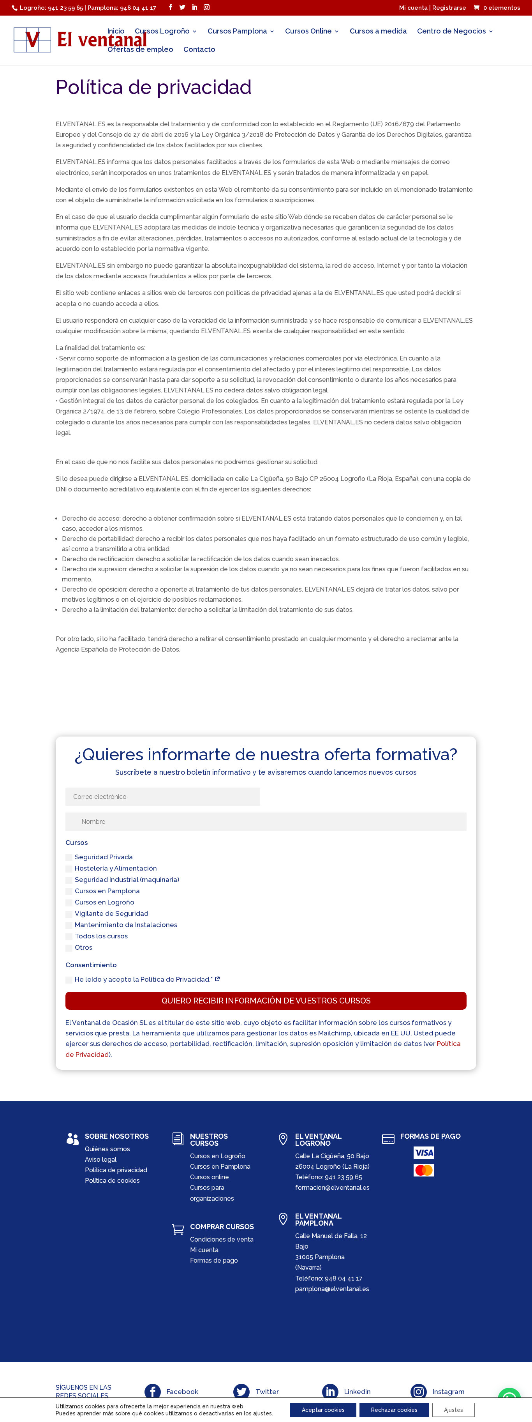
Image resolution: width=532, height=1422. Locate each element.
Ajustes (453, 1410)
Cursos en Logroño (104, 902)
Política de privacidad (116, 1170)
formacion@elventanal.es (332, 1187)
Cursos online (209, 1177)
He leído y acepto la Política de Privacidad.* (144, 979)
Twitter (267, 1392)
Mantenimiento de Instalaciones (126, 925)
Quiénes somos (107, 1149)
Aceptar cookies (323, 1410)
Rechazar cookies (394, 1410)
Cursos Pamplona (237, 31)
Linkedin (357, 1392)
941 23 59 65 (343, 1177)
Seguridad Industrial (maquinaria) (127, 879)
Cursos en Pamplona (107, 891)
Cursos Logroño (162, 31)
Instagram (449, 1392)
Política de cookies (112, 1180)
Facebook (182, 1392)
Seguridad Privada (104, 857)
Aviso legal (100, 1159)
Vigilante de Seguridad (111, 913)
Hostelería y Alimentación (116, 868)
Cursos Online (308, 31)
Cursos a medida (378, 31)
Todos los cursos (101, 936)
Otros (83, 947)
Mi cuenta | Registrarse (432, 8)
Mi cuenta (204, 1250)
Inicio (116, 31)
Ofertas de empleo (140, 50)
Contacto (199, 50)
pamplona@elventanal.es (332, 1289)
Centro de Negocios (451, 31)
